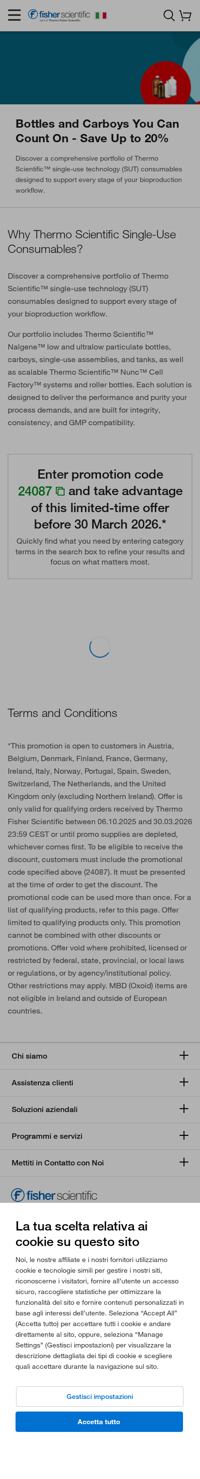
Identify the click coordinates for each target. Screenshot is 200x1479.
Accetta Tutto (99, 1421)
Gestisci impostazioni (100, 1396)
